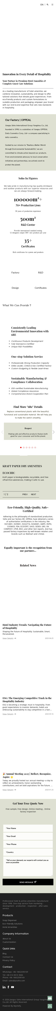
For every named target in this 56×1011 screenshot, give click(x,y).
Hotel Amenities (10, 927)
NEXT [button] (33, 494)
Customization (9, 942)
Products (8, 915)
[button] (20, 447)
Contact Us (8, 957)
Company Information (16, 933)
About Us (7, 938)
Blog (4, 953)
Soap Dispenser (10, 920)
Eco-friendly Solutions (13, 923)
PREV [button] (25, 494)
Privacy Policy (9, 960)
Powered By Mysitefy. (12, 1006)
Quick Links (9, 948)
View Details (8, 638)
